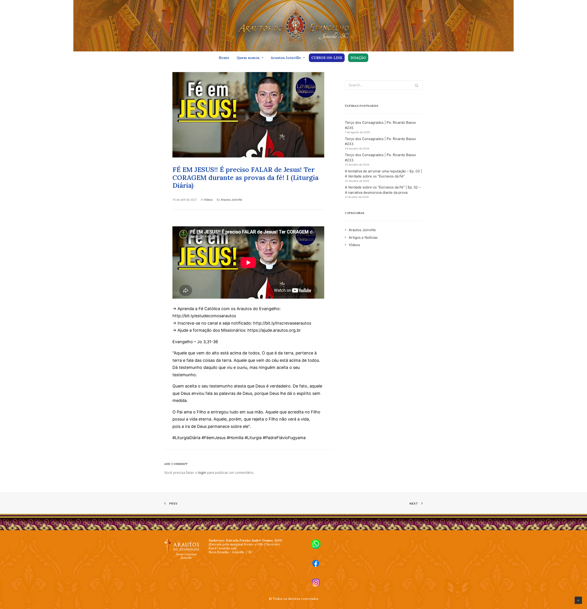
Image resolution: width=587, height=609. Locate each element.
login (202, 472)
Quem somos (248, 58)
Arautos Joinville (286, 58)
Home (224, 58)
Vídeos (208, 199)
